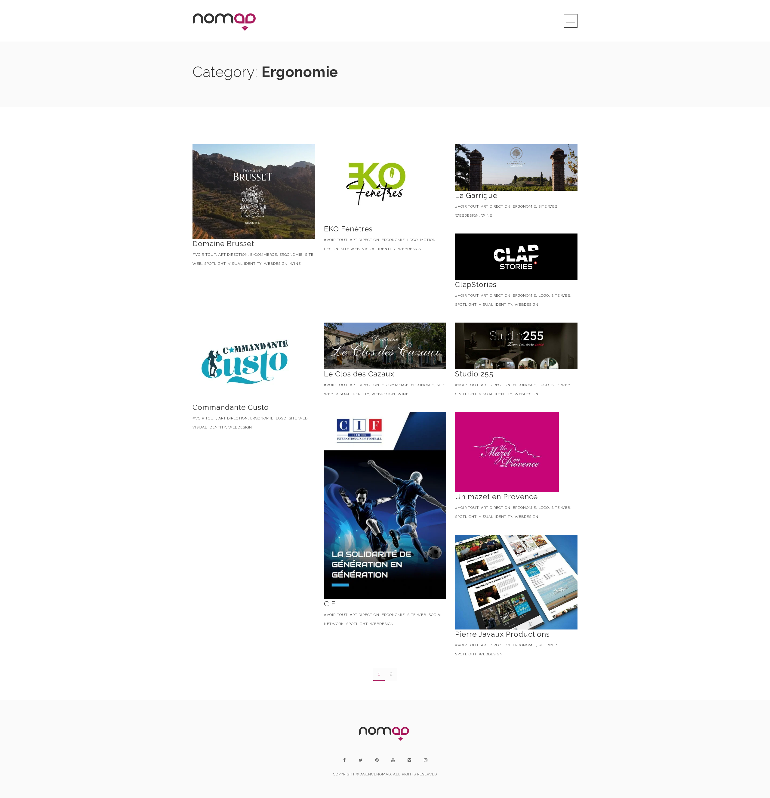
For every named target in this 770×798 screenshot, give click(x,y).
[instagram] (425, 760)
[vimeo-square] (409, 760)
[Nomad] (225, 21)
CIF (330, 603)
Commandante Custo (230, 407)
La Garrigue (476, 195)
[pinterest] (377, 760)
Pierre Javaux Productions (502, 634)
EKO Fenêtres (348, 228)
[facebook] (344, 760)
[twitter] (361, 760)
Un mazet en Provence (496, 496)
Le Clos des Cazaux (359, 374)
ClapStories (476, 284)
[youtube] (393, 760)
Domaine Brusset (223, 243)
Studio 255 (474, 374)
